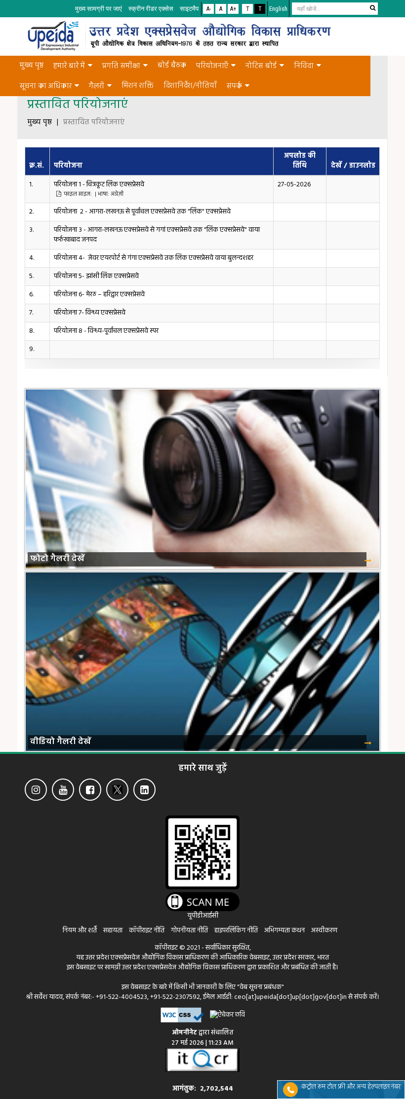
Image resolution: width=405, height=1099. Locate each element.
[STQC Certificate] (202, 1059)
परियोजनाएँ (212, 66)
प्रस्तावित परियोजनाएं (93, 122)
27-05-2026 (294, 184)
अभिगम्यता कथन (284, 930)
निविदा (304, 66)
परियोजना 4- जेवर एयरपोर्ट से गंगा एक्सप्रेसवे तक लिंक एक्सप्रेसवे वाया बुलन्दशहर (153, 258)
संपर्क (234, 86)
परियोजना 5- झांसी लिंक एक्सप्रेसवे (96, 276)
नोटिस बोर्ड (261, 66)
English (278, 8)
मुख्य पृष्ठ (31, 65)
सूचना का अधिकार (46, 86)
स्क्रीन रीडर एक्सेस (150, 8)
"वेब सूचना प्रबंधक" (260, 987)
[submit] (372, 8)
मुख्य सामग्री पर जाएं (98, 8)
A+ (233, 8)
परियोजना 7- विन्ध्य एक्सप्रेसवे (89, 313)
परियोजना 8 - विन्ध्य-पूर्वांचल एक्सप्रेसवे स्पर (106, 331)
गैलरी (96, 86)
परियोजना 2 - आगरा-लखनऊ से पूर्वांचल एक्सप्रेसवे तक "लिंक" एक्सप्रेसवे (142, 211)
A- (208, 8)
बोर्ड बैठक (172, 65)
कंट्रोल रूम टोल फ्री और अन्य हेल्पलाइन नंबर (351, 1087)
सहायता (113, 930)
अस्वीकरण (324, 930)
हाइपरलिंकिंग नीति (236, 930)
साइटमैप (189, 8)
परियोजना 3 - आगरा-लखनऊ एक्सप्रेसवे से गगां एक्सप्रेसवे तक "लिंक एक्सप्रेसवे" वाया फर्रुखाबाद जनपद (157, 235)
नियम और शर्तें (80, 930)
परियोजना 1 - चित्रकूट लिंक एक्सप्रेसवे (100, 189)
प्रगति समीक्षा (121, 66)
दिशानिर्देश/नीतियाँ (190, 86)
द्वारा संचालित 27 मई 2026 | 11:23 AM (202, 1038)
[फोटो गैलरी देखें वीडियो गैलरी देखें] (202, 381)
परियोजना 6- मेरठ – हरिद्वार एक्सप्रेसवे (99, 294)
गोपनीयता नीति (189, 930)
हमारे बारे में (69, 66)
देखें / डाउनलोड (353, 166)
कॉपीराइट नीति (147, 930)
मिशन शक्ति (138, 86)
